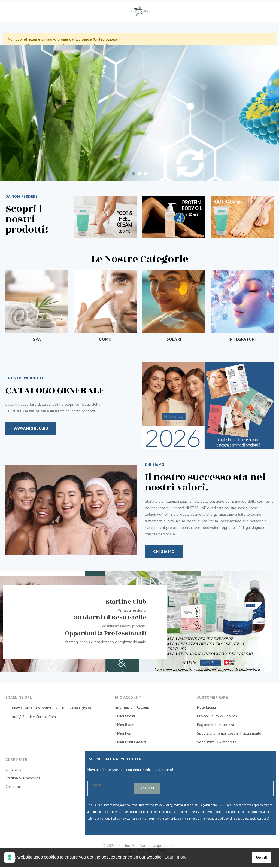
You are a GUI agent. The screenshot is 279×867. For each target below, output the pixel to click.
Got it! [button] (262, 857)
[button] (30, 428)
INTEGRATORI (242, 339)
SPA (37, 339)
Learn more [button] (176, 857)
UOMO (105, 339)
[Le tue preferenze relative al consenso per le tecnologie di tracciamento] (9, 857)
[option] (139, 113)
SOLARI (173, 339)
